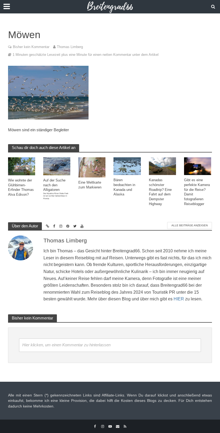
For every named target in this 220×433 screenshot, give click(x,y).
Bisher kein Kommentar (31, 47)
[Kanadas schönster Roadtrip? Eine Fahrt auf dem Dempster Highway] (162, 165)
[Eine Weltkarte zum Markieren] (91, 167)
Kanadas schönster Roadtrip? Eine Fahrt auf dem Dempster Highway (160, 192)
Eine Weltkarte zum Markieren (89, 184)
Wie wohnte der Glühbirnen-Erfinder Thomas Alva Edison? (21, 187)
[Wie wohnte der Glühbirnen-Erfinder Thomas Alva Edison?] (21, 166)
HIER (179, 299)
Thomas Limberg (70, 47)
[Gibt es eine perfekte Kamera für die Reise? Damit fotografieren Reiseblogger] (197, 165)
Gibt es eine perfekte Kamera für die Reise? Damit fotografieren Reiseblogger (197, 192)
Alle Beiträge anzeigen (189, 225)
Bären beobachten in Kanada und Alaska (124, 187)
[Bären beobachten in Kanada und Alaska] (127, 165)
